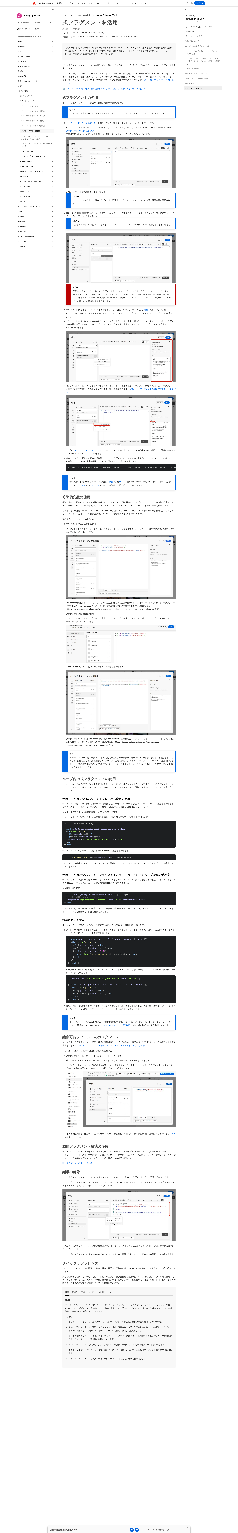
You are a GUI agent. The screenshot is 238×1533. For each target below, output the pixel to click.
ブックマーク (192, 27)
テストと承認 (22, 76)
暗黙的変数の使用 (192, 41)
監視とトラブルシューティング (27, 81)
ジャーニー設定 (23, 231)
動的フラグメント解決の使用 (196, 78)
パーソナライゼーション (26, 101)
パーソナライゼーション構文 (32, 121)
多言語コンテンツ (25, 191)
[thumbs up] (132, 1530)
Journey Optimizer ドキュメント (30, 36)
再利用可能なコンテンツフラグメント (31, 171)
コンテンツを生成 (25, 186)
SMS (111, 482)
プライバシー (22, 246)
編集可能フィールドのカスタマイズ (199, 73)
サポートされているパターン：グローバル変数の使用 (203, 52)
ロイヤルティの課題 (24, 56)
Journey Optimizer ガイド (106, 15)
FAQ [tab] (110, 1292)
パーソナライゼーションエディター (82, 123)
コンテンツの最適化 (26, 196)
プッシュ (123, 482)
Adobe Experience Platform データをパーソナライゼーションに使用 (36, 137)
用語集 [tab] (75, 1292)
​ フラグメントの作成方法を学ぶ (80, 130)
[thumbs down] (137, 1530)
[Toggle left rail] (53, 9)
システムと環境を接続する (26, 236)
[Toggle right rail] (185, 9)
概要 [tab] (67, 1292)
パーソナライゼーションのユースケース (33, 156)
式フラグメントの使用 (194, 36)
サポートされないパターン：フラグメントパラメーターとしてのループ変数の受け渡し (203, 61)
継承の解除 (189, 83)
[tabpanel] (119, 1329)
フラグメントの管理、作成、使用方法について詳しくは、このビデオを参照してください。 (106, 88)
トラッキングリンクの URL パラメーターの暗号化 (37, 144)
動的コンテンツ (24, 176)
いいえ (198, 21)
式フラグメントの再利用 (30, 131)
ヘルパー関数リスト (27, 151)
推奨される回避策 (194, 68)
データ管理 (21, 221)
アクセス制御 (22, 241)
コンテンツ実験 (24, 201)
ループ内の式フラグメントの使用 (198, 46)
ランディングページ (26, 161)
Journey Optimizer (85, 15)
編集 (146, 310)
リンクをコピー (206, 27)
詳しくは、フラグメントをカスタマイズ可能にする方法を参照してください (112, 1045)
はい (190, 21)
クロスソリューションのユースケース (31, 181)
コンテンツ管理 (23, 91)
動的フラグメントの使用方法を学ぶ (78, 1163)
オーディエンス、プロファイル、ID (29, 207)
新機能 (20, 41)
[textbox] (34, 22)
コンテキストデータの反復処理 (117, 1025)
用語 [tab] (83, 1292)
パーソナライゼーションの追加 (33, 116)
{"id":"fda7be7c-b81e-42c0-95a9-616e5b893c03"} (87, 33)
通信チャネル (22, 86)
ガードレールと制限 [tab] (97, 1292)
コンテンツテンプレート (27, 166)
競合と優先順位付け (24, 66)
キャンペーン (22, 61)
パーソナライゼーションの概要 (33, 111)
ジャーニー (21, 51)
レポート (21, 211)
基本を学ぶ (21, 46)
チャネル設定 (22, 226)
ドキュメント (68, 15)
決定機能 (21, 216)
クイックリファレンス (194, 88)
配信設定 (21, 71)
